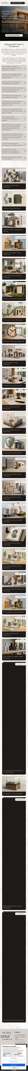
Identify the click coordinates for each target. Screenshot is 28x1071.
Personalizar (14, 1058)
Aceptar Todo (13, 1065)
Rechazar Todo (13, 1061)
